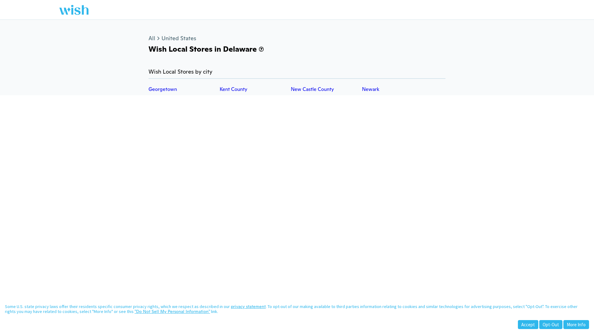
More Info (576, 325)
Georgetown (162, 89)
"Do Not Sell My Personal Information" (172, 311)
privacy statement (248, 306)
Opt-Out (551, 325)
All (151, 38)
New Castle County (312, 89)
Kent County (233, 89)
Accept (528, 325)
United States (178, 38)
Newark (370, 89)
